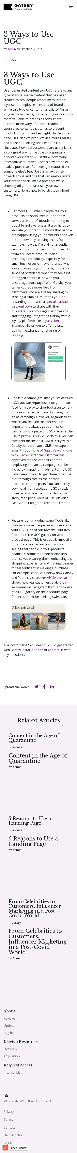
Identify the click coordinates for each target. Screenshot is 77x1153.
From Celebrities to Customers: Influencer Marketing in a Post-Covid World (34, 908)
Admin (12, 49)
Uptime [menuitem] (9, 1025)
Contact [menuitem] (9, 1127)
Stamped (17, 325)
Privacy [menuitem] (9, 1111)
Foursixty (18, 525)
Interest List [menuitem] (13, 1072)
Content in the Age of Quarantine (33, 738)
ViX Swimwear (57, 577)
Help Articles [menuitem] (13, 1135)
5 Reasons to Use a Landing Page (29, 821)
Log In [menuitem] (8, 1032)
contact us (55, 650)
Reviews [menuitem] (9, 1018)
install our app (32, 650)
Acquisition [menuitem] (12, 1056)
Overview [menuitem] (10, 1049)
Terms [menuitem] (8, 1119)
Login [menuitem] (8, 1143)
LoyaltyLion (50, 320)
